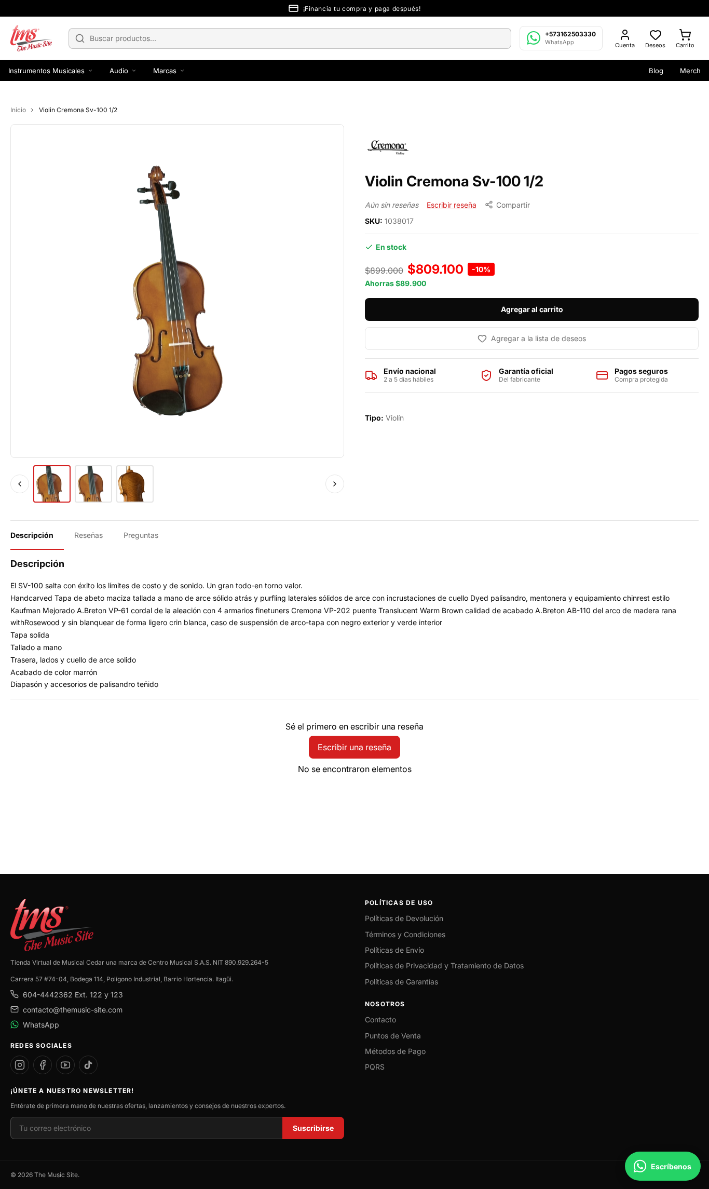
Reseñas (88, 535)
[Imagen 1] (52, 484)
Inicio (18, 110)
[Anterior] (19, 484)
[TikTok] (88, 1065)
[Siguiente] (334, 484)
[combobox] (290, 38)
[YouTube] (65, 1065)
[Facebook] (42, 1065)
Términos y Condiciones (405, 934)
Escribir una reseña (354, 747)
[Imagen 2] (93, 484)
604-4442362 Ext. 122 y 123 (73, 994)
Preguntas (141, 535)
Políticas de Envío (394, 949)
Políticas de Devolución (404, 918)
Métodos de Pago (395, 1051)
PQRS (375, 1066)
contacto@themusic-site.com (72, 1009)
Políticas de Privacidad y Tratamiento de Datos (444, 965)
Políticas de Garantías (401, 981)
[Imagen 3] (135, 484)
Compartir (513, 204)
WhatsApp (41, 1024)
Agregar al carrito (532, 309)
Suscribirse (313, 1128)
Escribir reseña (451, 204)
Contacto (380, 1019)
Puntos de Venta (393, 1035)
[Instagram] (19, 1065)
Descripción (31, 535)
